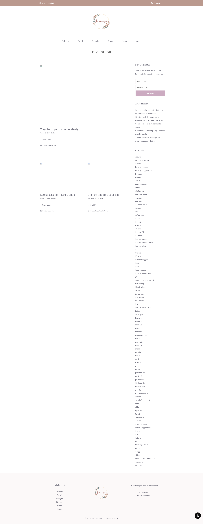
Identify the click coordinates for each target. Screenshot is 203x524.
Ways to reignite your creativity (59, 129)
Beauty (138, 163)
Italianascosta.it (143, 495)
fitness (138, 253)
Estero (138, 218)
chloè (137, 187)
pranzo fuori (140, 372)
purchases (139, 379)
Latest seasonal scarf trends (57, 194)
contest (138, 201)
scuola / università (142, 400)
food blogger (140, 270)
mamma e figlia (141, 335)
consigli (138, 198)
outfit (137, 359)
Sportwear (139, 417)
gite (137, 276)
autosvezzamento (142, 160)
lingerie (138, 318)
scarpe (138, 397)
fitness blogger (141, 259)
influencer (139, 294)
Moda (125, 41)
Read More (46, 139)
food (137, 263)
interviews (139, 301)
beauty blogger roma (143, 170)
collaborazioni (141, 194)
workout (138, 465)
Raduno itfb (140, 383)
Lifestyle (53, 145)
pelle (137, 366)
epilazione (139, 215)
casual (138, 180)
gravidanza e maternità (144, 280)
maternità (139, 342)
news (137, 355)
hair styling (139, 283)
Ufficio (138, 441)
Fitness (111, 41)
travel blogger (141, 424)
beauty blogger (141, 167)
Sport (137, 414)
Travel (106, 211)
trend (137, 431)
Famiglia (95, 41)
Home (137, 290)
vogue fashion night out (145, 458)
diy (136, 211)
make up (138, 325)
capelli (138, 177)
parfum (138, 362)
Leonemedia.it (144, 492)
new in (138, 352)
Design (45, 211)
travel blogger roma (143, 427)
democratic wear (142, 205)
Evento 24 (139, 232)
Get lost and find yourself (103, 194)
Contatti (51, 3)
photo (137, 369)
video (137, 455)
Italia (137, 304)
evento (138, 225)
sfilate (138, 407)
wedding (139, 462)
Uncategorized (141, 444)
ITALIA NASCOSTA (143, 307)
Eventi (80, 41)
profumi (138, 376)
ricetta (138, 390)
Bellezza (65, 41)
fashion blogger (141, 239)
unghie (138, 448)
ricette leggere (141, 393)
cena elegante (141, 184)
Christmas (139, 191)
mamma (138, 331)
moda (137, 349)
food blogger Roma (143, 273)
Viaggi (138, 41)
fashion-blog (140, 246)
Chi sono (42, 3)
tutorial (138, 438)
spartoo (138, 410)
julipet (138, 311)
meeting (138, 345)
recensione (140, 386)
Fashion (138, 235)
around (138, 157)
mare (137, 338)
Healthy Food (141, 287)
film (136, 249)
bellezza (138, 174)
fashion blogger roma (144, 242)
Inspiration (46, 145)
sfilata (137, 403)
